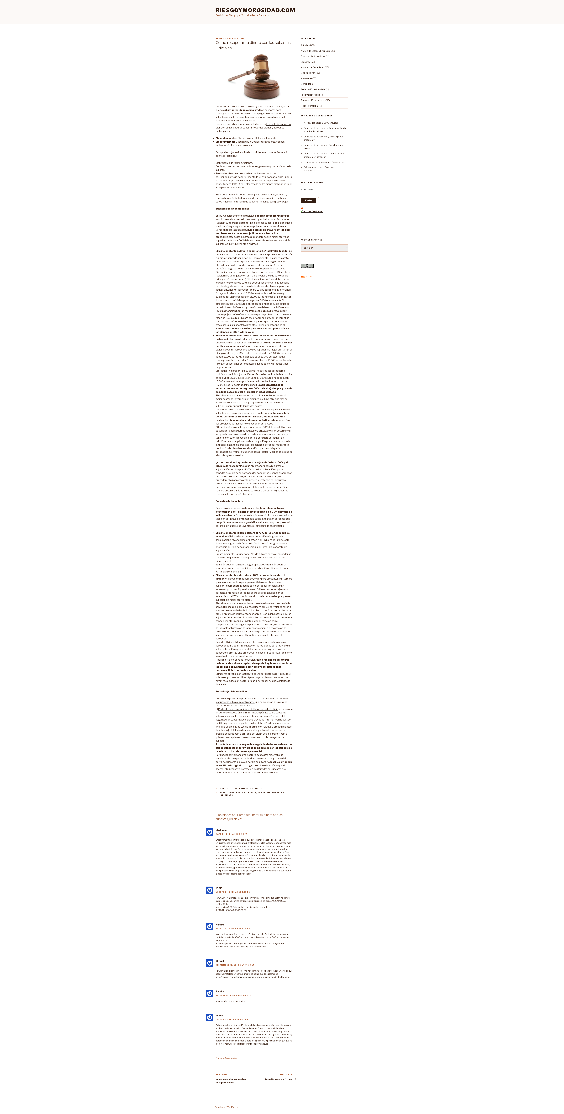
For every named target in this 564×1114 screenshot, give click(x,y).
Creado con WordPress (226, 1107)
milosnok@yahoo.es (258, 1043)
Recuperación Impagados (313, 100)
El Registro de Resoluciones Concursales (324, 162)
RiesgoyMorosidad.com (255, 10)
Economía (305, 62)
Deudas (240, 793)
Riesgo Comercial (309, 106)
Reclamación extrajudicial (313, 89)
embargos (264, 793)
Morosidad (227, 789)
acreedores (227, 793)
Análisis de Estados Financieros (316, 51)
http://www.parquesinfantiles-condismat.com (238, 977)
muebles (229, 141)
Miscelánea (306, 78)
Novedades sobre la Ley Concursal (321, 123)
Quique (243, 38)
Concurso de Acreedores (313, 56)
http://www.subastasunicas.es (230, 864)
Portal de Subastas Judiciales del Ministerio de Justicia (248, 709)
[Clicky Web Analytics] (306, 277)
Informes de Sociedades (313, 67)
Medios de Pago (309, 73)
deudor (251, 793)
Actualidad (306, 45)
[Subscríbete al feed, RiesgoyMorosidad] (302, 208)
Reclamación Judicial (248, 789)
